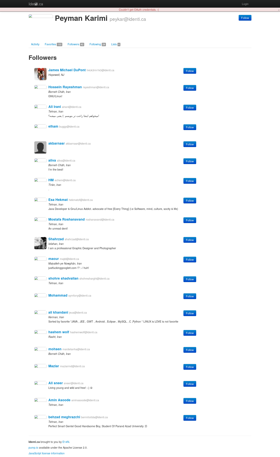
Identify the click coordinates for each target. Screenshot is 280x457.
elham (53, 126)
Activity (35, 44)
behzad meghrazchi (64, 416)
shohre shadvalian (63, 278)
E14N (65, 442)
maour (53, 258)
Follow (245, 18)
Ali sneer (55, 382)
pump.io (33, 447)
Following (97, 44)
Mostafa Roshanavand (66, 219)
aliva (52, 160)
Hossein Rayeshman (65, 86)
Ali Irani (54, 106)
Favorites (53, 44)
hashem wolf (58, 331)
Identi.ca (36, 3)
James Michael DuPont (67, 69)
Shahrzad (56, 238)
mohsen (55, 348)
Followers (75, 44)
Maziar (53, 365)
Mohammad (57, 295)
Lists (115, 44)
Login (245, 4)
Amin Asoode (59, 399)
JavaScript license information (47, 453)
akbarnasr (56, 143)
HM (51, 179)
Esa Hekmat (58, 199)
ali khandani (58, 312)
